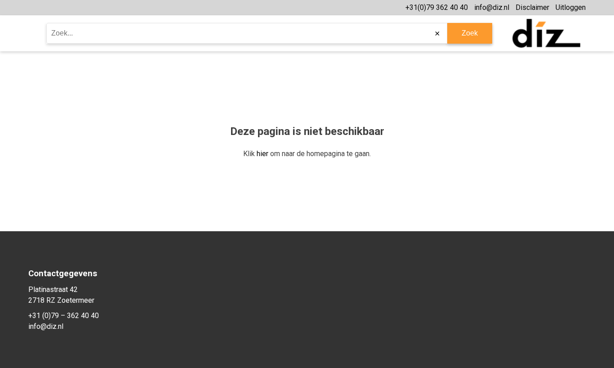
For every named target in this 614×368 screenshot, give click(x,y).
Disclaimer (532, 7)
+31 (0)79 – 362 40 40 (63, 315)
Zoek (470, 33)
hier (262, 153)
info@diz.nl (491, 7)
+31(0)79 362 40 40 (436, 7)
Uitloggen (571, 7)
